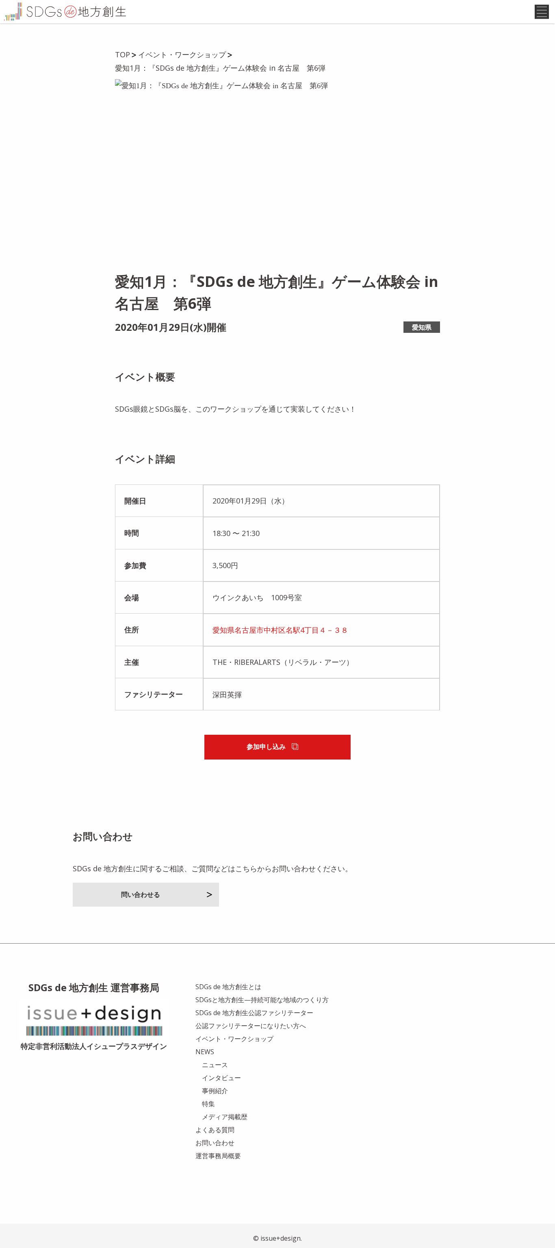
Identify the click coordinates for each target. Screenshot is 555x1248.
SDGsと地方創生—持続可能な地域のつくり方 (262, 999)
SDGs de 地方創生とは (228, 986)
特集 (208, 1103)
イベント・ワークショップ (234, 1038)
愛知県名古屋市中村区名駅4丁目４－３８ (280, 630)
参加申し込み (266, 746)
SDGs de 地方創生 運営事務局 (93, 987)
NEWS (204, 1051)
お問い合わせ (214, 1142)
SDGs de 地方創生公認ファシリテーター (254, 1012)
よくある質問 (214, 1129)
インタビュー (221, 1077)
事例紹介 (215, 1090)
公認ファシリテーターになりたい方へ (250, 1025)
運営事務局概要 (218, 1155)
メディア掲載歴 (224, 1116)
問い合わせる (140, 894)
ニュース (215, 1064)
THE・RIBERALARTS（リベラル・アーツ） (282, 662)
